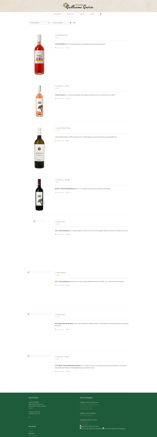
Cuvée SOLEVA (61, 35)
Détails (69, 47)
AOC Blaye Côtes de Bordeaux (89, 404)
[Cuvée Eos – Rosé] (39, 101)
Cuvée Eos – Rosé (62, 86)
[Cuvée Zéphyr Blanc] (39, 148)
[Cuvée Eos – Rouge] (39, 194)
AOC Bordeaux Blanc (86, 407)
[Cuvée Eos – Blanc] (39, 371)
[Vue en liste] (74, 22)
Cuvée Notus (60, 314)
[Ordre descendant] (49, 23)
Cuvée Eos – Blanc (62, 356)
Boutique (31, 433)
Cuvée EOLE (60, 222)
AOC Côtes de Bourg (86, 415)
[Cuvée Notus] (39, 329)
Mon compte (33, 435)
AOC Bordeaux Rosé (86, 409)
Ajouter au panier (60, 47)
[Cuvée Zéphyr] (39, 287)
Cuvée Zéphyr (60, 272)
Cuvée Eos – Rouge (62, 180)
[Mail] (29, 417)
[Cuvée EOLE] (39, 241)
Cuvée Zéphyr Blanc (63, 128)
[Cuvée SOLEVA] (39, 54)
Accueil (31, 431)
